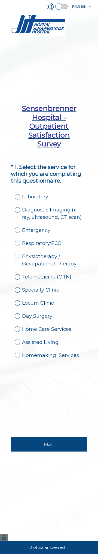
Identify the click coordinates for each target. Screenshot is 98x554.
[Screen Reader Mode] (57, 6)
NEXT (49, 444)
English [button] (79, 7)
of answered (47, 547)
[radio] (13, 196)
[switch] (68, 6)
